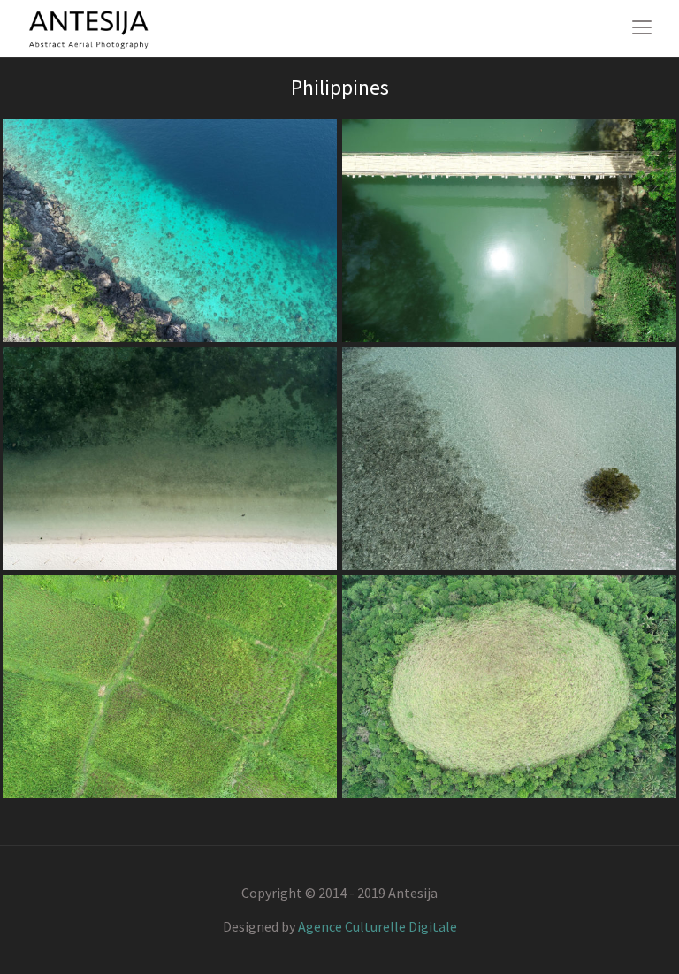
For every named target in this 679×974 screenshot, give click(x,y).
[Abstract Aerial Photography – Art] (88, 27)
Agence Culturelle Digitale (377, 926)
